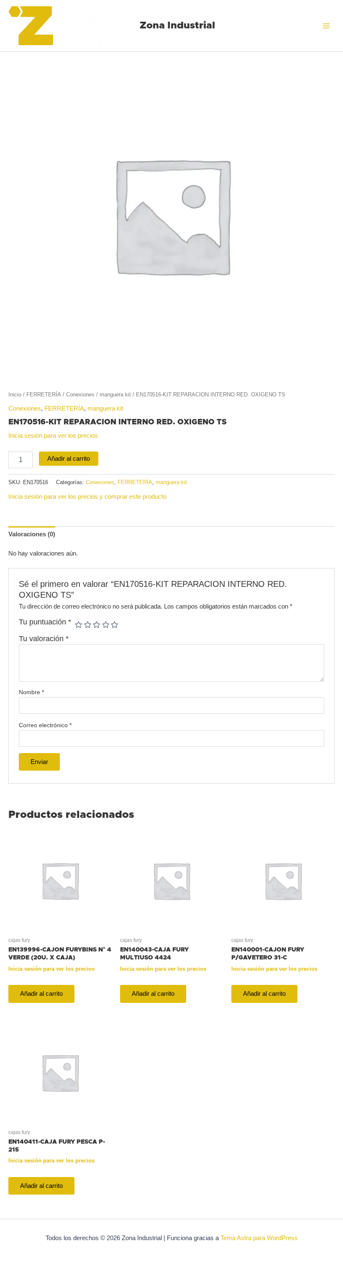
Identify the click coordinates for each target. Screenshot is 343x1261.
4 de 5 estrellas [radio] (106, 625)
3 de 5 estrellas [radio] (96, 625)
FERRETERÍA (43, 394)
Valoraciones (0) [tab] (31, 534)
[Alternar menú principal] (326, 25)
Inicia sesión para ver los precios (53, 435)
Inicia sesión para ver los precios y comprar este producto (87, 496)
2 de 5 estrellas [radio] (88, 625)
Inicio (14, 394)
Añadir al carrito (68, 458)
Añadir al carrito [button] (41, 993)
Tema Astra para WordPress (259, 1238)
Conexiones (80, 394)
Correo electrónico (45, 725)
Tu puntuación (45, 622)
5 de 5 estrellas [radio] (114, 625)
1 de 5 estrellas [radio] (78, 625)
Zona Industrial (177, 25)
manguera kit (115, 394)
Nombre (31, 692)
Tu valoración (44, 638)
